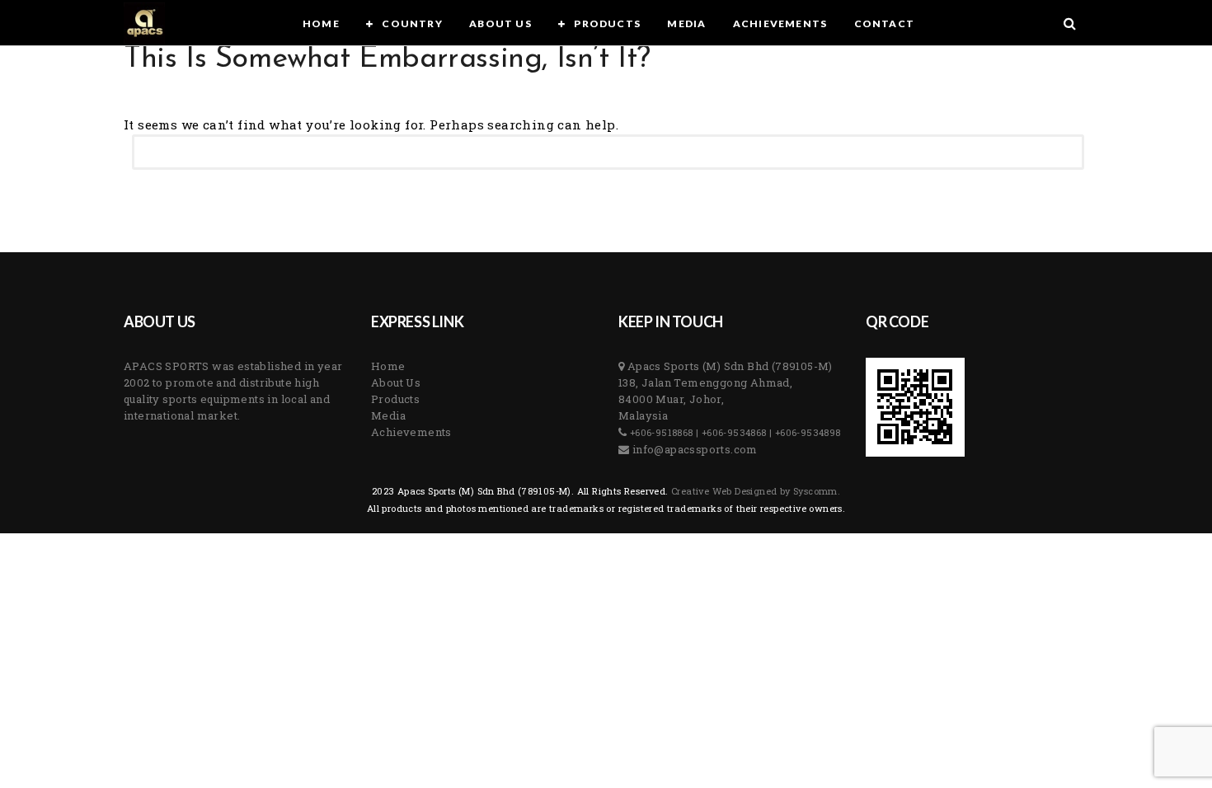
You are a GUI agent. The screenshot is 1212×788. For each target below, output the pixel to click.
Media (388, 415)
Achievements (411, 431)
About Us (395, 382)
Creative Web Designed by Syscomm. (755, 491)
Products (395, 399)
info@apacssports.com (693, 449)
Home (388, 366)
